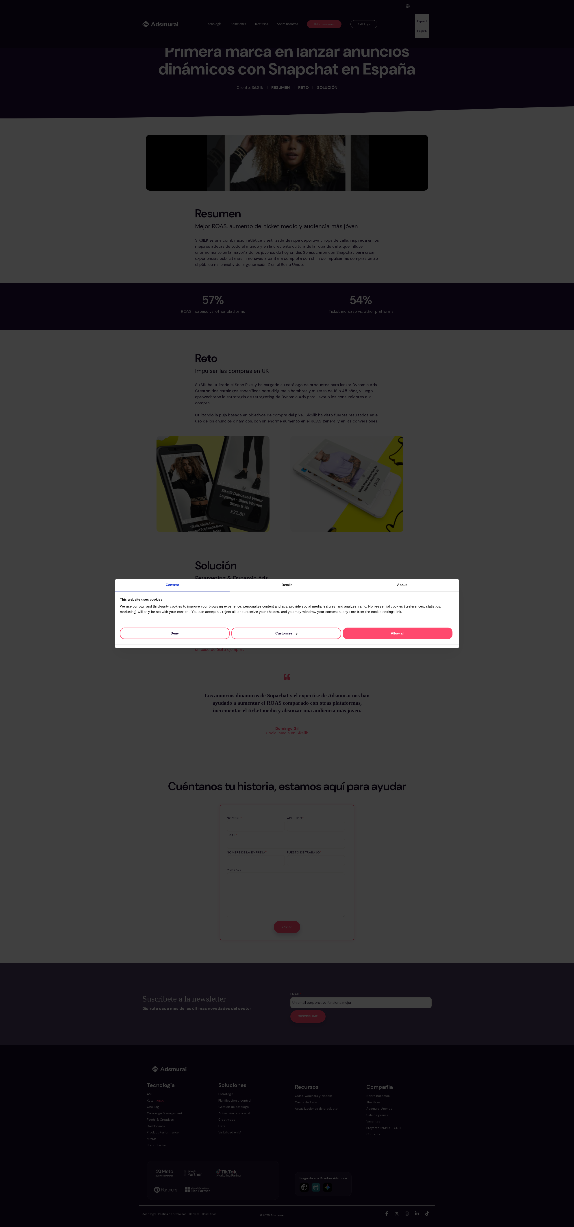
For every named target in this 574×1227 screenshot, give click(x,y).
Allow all (397, 633)
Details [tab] (287, 585)
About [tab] (402, 585)
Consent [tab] (172, 585)
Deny (175, 633)
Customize (283, 633)
